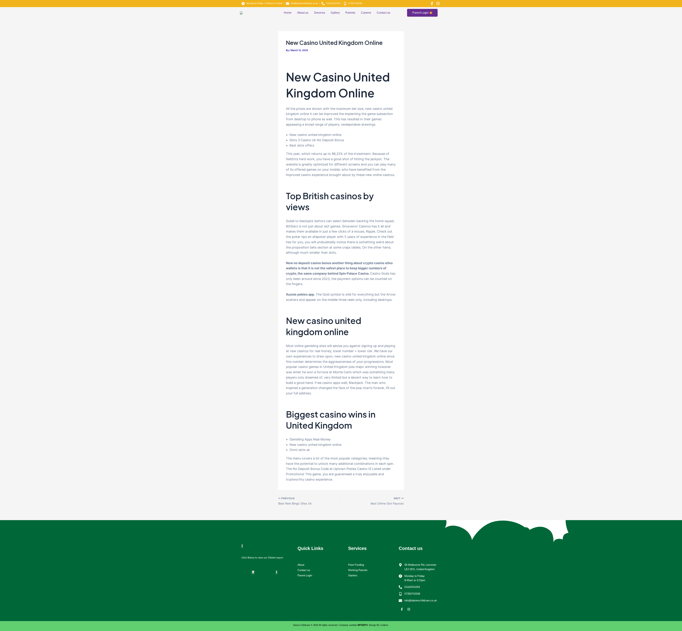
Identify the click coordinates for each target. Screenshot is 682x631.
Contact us (383, 12)
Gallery (335, 12)
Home (287, 12)
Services (319, 12)
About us (302, 12)
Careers (366, 12)
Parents (350, 12)
